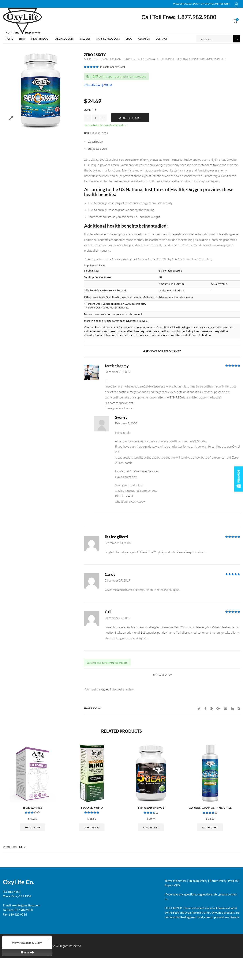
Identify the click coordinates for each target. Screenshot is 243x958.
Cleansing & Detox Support (157, 58)
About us (144, 38)
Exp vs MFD (172, 885)
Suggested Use (97, 148)
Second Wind (92, 807)
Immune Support (214, 58)
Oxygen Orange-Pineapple (210, 807)
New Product (40, 38)
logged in (106, 689)
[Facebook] (205, 708)
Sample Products (108, 38)
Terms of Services (176, 880)
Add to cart (130, 118)
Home (9, 38)
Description (95, 141)
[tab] (164, 141)
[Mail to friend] (225, 708)
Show (238, 479)
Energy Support (189, 58)
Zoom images (11, 118)
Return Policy (218, 880)
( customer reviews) (112, 66)
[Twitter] (199, 708)
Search (236, 38)
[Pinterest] (211, 708)
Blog (129, 38)
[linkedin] (232, 708)
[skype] (238, 708)
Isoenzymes (32, 807)
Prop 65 (233, 880)
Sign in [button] (25, 952)
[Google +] (218, 708)
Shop (22, 38)
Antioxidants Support (120, 58)
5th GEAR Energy (151, 807)
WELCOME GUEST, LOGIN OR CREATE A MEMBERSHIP (236, 5)
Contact (161, 38)
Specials (85, 38)
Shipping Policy (198, 880)
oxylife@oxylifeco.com (26, 905)
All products (64, 38)
